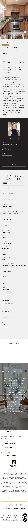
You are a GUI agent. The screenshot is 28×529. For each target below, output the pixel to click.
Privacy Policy (21, 516)
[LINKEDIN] (16, 504)
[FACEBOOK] (9, 504)
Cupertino (14, 520)
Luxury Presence (19, 508)
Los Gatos (6, 520)
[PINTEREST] (20, 504)
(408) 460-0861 (6, 149)
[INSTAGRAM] (12, 504)
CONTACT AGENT (14, 164)
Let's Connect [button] (14, 421)
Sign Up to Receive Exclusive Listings (14, 518)
